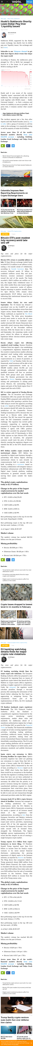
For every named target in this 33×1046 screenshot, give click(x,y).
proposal (13, 687)
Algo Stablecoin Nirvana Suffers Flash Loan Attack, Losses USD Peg (16, 114)
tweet (6, 47)
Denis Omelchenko (12, 32)
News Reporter (11, 34)
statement (20, 464)
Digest (9, 231)
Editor (9, 247)
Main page (3, 18)
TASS (11, 361)
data (23, 815)
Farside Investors (17, 269)
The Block (28, 314)
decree (12, 379)
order (6, 406)
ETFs (12, 231)
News (9, 18)
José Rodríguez (11, 245)
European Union (15, 642)
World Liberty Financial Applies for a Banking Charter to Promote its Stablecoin (16, 156)
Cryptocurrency (17, 231)
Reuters (20, 768)
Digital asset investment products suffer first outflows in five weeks (16, 579)
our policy (15, 1044)
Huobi (12, 18)
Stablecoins (17, 18)
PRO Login (29, 2)
